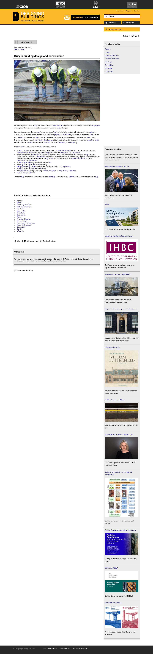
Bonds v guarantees (24, 205)
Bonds (19, 203)
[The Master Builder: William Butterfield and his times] (121, 386)
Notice (19, 217)
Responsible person (24, 225)
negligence (48, 153)
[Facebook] (129, 36)
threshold (47, 143)
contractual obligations (25, 153)
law (48, 155)
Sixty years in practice (112, 347)
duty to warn (35, 155)
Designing (36, 195)
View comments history (24, 270)
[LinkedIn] (135, 36)
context (91, 132)
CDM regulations (64, 167)
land (96, 140)
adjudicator (31, 165)
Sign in (136, 11)
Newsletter (119, 11)
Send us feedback (49, 241)
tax (55, 132)
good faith (27, 163)
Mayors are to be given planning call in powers (121, 309)
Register (129, 11)
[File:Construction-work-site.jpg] (57, 121)
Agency (19, 201)
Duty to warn (33, 161)
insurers (31, 169)
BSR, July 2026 (110, 568)
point (52, 159)
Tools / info (130, 23)
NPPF (107, 204)
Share (19, 241)
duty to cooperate (50, 171)
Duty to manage (22, 173)
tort (42, 153)
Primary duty (21, 221)
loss (74, 151)
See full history (19, 49)
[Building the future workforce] (121, 421)
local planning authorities (67, 171)
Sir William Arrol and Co (113, 603)
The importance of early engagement (117, 274)
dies (37, 137)
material (39, 169)
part (58, 128)
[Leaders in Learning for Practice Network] (121, 261)
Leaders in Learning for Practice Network (119, 236)
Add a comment (32, 241)
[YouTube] (138, 36)
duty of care (23, 151)
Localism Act (24, 171)
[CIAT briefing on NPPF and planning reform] (121, 225)
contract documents (78, 159)
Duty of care (76, 153)
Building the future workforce (115, 400)
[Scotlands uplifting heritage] (121, 628)
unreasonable (62, 151)
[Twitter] (132, 36)
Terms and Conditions (79, 648)
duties (40, 147)
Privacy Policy (65, 648)
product (71, 177)
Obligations (21, 167)
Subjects (112, 23)
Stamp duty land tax (46, 140)
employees (96, 125)
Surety (19, 229)
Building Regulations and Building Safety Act (120, 530)
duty (35, 125)
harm (69, 151)
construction (20, 147)
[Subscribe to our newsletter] (82, 20)
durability (52, 177)
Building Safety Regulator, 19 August (117, 434)
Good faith (20, 213)
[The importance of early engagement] (121, 295)
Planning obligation (23, 219)
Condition (20, 209)
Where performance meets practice (117, 166)
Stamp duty (73, 143)
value (30, 143)
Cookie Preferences (50, 648)
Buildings (45, 195)
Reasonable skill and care (26, 223)
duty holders (31, 167)
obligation (55, 125)
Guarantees (21, 215)
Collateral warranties (24, 207)
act (62, 125)
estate (65, 135)
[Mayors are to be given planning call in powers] (121, 334)
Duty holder (21, 211)
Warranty (20, 231)
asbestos (32, 173)
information (61, 143)
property (57, 135)
